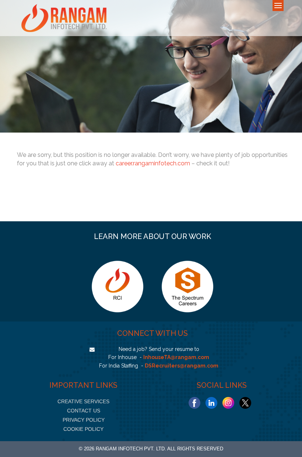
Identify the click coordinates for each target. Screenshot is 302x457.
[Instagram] (228, 403)
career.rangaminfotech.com (153, 163)
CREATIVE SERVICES (83, 401)
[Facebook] (194, 403)
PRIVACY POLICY (84, 420)
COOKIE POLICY (83, 429)
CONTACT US (83, 411)
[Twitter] (245, 403)
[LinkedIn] (211, 403)
